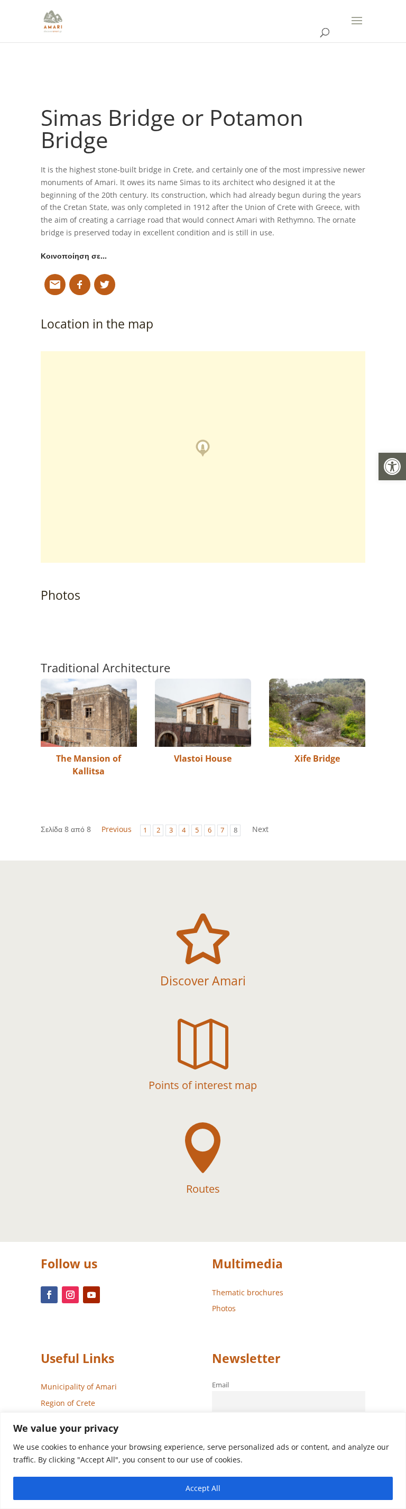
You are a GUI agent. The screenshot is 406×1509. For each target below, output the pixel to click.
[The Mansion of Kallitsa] (89, 713)
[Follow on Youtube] (91, 1294)
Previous (117, 829)
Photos (224, 1308)
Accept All (203, 1488)
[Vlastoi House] (203, 713)
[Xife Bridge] (317, 713)
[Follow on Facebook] (49, 1294)
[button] (392, 466)
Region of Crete (68, 1403)
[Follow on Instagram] (70, 1294)
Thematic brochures (247, 1292)
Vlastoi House (203, 758)
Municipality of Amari (79, 1387)
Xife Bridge (317, 758)
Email (220, 1384)
